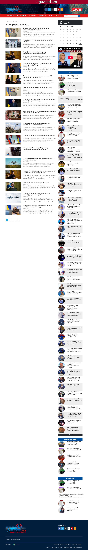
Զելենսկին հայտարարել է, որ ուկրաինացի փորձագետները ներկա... (37, 64)
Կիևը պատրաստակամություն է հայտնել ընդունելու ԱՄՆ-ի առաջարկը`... (36, 123)
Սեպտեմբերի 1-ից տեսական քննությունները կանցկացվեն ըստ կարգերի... (74, 156)
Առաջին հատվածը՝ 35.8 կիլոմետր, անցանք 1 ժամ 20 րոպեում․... (74, 113)
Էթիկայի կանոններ (76, 544)
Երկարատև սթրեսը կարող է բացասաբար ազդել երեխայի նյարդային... (74, 285)
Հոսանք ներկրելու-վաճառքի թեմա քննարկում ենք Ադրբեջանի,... (74, 343)
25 (67, 43)
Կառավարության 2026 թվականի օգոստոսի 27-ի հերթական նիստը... (74, 415)
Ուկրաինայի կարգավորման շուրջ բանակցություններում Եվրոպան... (34, 52)
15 (80, 37)
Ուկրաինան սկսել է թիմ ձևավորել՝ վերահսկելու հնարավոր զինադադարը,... (39, 100)
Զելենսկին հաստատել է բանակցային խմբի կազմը (37, 88)
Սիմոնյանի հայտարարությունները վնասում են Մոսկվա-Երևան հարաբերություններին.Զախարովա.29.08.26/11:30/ (72, 98)
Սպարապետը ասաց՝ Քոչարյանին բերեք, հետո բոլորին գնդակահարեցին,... (74, 379)
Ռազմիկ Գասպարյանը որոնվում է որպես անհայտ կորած (74, 228)
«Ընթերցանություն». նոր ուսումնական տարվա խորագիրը (73, 177)
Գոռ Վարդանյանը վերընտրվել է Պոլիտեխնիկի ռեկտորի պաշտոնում (74, 314)
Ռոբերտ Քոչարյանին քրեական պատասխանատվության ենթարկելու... (74, 365)
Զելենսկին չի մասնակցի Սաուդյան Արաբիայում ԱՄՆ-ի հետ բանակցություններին (39, 171)
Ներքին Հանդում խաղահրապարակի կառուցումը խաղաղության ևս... (73, 278)
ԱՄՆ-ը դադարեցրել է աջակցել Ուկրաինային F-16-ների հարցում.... (39, 159)
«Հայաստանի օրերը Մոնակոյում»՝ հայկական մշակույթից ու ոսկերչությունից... (73, 163)
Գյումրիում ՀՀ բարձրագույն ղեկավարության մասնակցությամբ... (74, 185)
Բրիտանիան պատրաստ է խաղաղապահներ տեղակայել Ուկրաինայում (38, 76)
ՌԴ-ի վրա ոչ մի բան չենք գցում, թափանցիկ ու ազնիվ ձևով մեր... (73, 357)
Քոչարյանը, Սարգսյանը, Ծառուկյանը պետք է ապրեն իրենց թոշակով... (73, 372)
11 (67, 37)
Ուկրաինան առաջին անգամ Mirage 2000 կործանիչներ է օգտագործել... (36, 194)
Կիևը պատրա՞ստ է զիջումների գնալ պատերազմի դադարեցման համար (35, 148)
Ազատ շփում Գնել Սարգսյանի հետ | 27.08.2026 (74, 299)
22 (80, 40)
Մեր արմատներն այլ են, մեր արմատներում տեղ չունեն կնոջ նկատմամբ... (74, 264)
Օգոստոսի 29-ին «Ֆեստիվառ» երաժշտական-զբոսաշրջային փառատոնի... (74, 256)
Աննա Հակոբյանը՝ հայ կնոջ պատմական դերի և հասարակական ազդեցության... (74, 207)
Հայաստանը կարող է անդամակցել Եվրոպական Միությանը (74, 142)
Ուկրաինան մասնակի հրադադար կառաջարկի (39, 135)
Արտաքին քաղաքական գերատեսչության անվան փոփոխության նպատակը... (74, 149)
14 (76, 37)
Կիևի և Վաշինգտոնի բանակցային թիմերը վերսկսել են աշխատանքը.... (37, 206)
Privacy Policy (67, 544)
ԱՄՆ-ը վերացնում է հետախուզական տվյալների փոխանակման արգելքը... (39, 111)
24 (63, 43)
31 (76, 31)
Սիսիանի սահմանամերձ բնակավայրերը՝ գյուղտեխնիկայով (71, 84)
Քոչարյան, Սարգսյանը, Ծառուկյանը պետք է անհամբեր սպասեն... (74, 271)
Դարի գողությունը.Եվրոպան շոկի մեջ (74, 242)
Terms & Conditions (58, 544)
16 (60, 40)
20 (73, 40)
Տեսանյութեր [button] (10, 15)
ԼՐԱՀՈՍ (70, 72)
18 (67, 40)
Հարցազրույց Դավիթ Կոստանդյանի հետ (74, 191)
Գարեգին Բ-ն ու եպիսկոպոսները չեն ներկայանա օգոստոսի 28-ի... (74, 407)
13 (73, 37)
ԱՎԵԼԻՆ (70, 434)
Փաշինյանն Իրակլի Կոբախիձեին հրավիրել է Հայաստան (73, 321)
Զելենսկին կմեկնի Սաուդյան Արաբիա (36, 182)
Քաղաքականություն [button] (21, 15)
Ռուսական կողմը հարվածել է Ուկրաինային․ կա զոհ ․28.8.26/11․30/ (74, 249)
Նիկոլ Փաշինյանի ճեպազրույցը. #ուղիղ (73, 385)
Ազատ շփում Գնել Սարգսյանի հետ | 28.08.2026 (74, 169)
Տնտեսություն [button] (33, 15)
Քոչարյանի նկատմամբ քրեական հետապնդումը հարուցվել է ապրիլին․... (74, 134)
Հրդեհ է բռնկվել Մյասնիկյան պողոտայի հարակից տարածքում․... (73, 429)
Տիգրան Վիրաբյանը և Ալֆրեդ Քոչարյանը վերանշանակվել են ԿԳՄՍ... (74, 235)
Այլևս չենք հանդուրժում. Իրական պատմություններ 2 (74, 90)
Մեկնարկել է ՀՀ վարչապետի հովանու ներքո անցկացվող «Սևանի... (74, 77)
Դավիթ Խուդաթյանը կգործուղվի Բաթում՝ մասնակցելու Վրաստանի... (74, 213)
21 (76, 40)
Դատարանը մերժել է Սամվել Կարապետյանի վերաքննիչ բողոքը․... (74, 199)
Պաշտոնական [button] (42, 15)
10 (63, 37)
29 (70, 31)
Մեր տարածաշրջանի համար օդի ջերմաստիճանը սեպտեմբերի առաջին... (74, 106)
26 (60, 31)
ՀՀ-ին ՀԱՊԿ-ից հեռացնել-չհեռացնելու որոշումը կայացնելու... (72, 336)
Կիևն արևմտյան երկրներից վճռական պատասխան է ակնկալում (36, 29)
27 (63, 31)
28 (67, 31)
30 (73, 31)
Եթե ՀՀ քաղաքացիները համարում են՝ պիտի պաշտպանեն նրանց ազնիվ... (74, 350)
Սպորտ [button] (57, 15)
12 (70, 37)
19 (70, 40)
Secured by (8, 544)
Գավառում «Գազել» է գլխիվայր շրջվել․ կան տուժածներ (74, 422)
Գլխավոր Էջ (9, 21)
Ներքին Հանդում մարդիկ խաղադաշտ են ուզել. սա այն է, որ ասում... (74, 393)
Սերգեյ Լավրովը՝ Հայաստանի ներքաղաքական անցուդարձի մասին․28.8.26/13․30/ (74, 221)
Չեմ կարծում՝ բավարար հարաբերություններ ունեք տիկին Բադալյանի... (74, 328)
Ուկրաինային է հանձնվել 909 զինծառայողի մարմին (38, 40)
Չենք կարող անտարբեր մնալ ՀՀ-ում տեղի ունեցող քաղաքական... (74, 292)
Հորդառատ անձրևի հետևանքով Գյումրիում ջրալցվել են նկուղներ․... (73, 120)
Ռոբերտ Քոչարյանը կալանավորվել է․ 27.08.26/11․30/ (74, 400)
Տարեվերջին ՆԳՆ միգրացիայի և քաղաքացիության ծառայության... (73, 128)
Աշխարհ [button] (51, 15)
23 (60, 43)
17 (63, 40)
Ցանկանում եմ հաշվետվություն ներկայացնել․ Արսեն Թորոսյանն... (72, 307)
